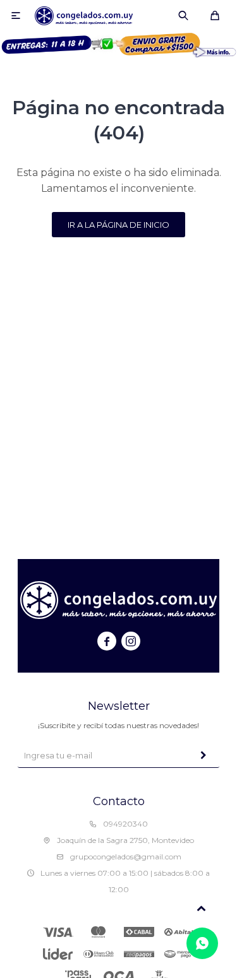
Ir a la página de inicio (118, 225)
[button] (183, 16)
